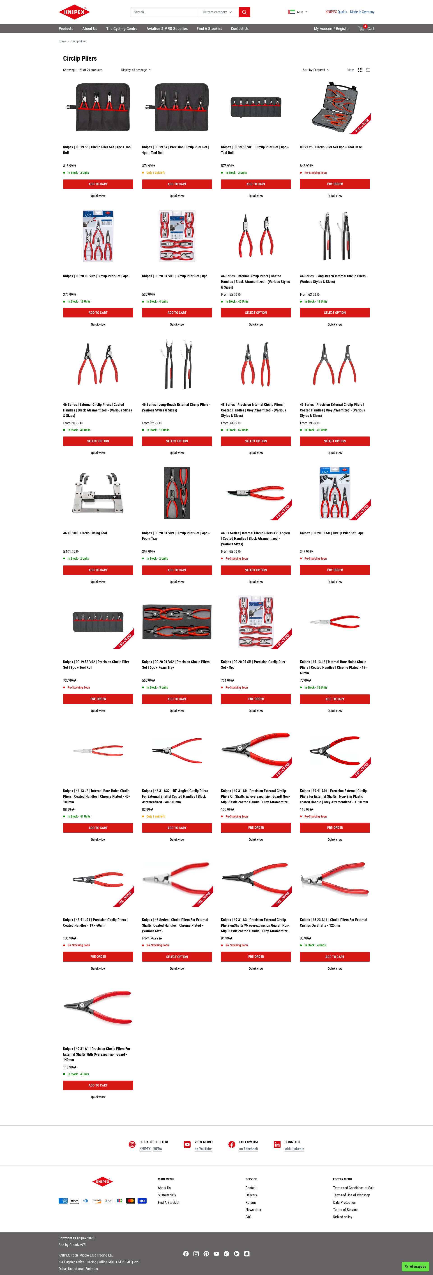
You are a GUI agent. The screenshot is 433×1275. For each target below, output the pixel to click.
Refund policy (342, 1217)
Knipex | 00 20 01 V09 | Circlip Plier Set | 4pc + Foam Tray (176, 536)
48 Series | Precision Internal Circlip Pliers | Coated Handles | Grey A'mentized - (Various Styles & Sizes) (253, 410)
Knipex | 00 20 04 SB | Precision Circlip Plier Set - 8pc (253, 665)
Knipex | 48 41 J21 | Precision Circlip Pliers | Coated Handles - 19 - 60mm (95, 923)
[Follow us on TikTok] (226, 1254)
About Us (164, 1188)
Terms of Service (345, 1210)
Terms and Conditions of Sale (353, 1188)
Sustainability (167, 1195)
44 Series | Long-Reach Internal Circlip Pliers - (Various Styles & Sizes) (334, 279)
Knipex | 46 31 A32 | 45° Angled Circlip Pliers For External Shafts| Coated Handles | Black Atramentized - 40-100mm (175, 796)
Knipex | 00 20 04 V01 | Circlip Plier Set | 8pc (174, 276)
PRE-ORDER (335, 184)
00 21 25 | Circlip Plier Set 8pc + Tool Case (331, 147)
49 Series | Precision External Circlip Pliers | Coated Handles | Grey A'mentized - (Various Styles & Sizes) (332, 410)
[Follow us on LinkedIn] (237, 1254)
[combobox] (164, 12)
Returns (251, 1202)
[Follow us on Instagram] (196, 1254)
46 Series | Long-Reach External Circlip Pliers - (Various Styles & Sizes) (176, 407)
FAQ (248, 1217)
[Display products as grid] (360, 70)
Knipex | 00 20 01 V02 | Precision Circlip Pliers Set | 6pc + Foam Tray (176, 665)
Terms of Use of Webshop (351, 1195)
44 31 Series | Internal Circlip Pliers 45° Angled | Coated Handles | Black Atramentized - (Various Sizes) (255, 539)
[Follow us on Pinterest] (206, 1254)
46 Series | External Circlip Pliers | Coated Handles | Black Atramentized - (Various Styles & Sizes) (97, 410)
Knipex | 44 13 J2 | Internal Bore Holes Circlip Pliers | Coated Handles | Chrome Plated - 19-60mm (333, 667)
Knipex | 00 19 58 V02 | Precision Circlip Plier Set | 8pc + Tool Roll (96, 665)
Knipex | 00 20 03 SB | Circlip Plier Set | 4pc (332, 533)
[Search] (244, 12)
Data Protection (344, 1202)
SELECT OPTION (256, 313)
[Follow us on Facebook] (186, 1254)
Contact (251, 1188)
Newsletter (253, 1210)
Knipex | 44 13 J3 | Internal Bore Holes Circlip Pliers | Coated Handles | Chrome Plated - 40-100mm (96, 796)
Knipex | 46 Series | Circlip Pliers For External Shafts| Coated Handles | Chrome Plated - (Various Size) (175, 925)
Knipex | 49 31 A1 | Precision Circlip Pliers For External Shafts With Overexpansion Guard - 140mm (96, 1054)
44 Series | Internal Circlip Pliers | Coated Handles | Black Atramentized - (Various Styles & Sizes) (255, 281)
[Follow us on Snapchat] (247, 1254)
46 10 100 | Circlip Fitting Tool (85, 533)
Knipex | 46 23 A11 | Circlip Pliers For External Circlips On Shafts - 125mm (333, 923)
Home (62, 41)
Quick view (98, 196)
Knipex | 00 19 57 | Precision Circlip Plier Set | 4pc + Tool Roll (175, 150)
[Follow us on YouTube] (216, 1254)
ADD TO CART (98, 184)
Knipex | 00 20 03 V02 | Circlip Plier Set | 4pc (95, 276)
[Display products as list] (368, 70)
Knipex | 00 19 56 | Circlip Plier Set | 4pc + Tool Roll (97, 150)
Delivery (251, 1195)
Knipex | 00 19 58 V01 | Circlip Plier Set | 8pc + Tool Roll (255, 150)
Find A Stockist (168, 1202)
